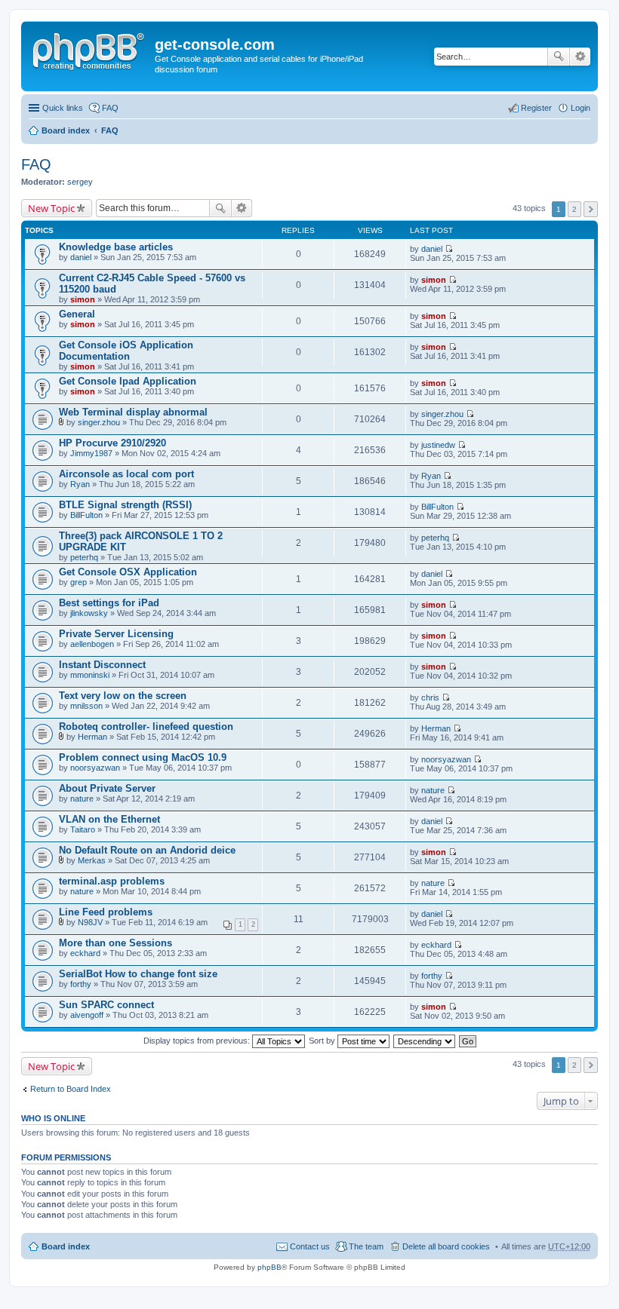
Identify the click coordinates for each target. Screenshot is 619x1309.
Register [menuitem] (536, 107)
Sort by (323, 1040)
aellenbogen (92, 643)
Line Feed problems (105, 912)
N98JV (90, 922)
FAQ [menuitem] (110, 107)
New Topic (51, 208)
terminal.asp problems (112, 881)
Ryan (80, 484)
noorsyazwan (95, 767)
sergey (80, 181)
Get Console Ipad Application (127, 381)
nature (82, 798)
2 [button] (574, 209)
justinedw (438, 444)
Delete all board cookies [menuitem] (446, 1246)
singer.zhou (99, 422)
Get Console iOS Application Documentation (126, 350)
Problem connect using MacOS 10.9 (142, 757)
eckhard (85, 953)
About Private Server (107, 788)
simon (82, 299)
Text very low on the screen (122, 695)
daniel (80, 257)
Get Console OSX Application (128, 572)
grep (78, 582)
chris (430, 697)
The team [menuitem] (366, 1246)
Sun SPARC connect (106, 1004)
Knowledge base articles (116, 247)
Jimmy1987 (91, 453)
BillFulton (86, 515)
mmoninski (89, 674)
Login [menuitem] (580, 107)
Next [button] (591, 209)
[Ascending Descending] (425, 1040)
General (77, 314)
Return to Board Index (70, 1088)
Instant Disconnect (102, 664)
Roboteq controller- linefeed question (146, 726)
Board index (66, 130)
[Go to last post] (449, 248)
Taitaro (82, 829)
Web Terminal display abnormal (133, 412)
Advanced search (580, 57)
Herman (92, 736)
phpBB (269, 1267)
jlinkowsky (89, 613)
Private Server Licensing (116, 633)
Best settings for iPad (109, 603)
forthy (80, 984)
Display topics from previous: (197, 1040)
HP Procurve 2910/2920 (112, 443)
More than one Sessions (115, 943)
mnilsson (86, 705)
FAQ (110, 130)
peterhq (84, 557)
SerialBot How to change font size (138, 973)
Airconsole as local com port (126, 474)
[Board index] (90, 49)
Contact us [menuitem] (310, 1246)
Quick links (62, 107)
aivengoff (86, 1014)
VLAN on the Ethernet (109, 819)
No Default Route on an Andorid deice (147, 850)
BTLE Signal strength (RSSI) (125, 504)
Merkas (92, 860)
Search (558, 57)
